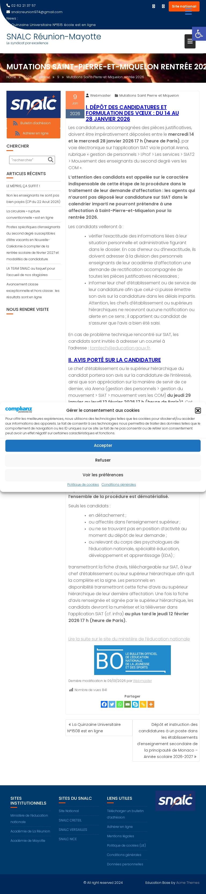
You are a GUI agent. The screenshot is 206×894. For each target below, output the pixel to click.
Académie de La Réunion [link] (30, 831)
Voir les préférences (103, 475)
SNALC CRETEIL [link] (70, 820)
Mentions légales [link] (120, 836)
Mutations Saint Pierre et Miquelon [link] (149, 95)
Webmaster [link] (100, 95)
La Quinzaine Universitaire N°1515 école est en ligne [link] (51, 24)
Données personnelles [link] (125, 864)
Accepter (103, 445)
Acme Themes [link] (188, 882)
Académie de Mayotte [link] (27, 840)
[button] (198, 410)
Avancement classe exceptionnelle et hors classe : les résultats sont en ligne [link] (33, 290)
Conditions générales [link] (119, 484)
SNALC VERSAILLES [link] (73, 829)
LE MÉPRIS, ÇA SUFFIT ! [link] (23, 186)
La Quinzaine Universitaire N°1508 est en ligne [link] (94, 728)
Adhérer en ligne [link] (120, 826)
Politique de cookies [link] (83, 484)
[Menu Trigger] (188, 11)
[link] (199, 34)
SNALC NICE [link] (68, 839)
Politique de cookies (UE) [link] (126, 845)
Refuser (103, 460)
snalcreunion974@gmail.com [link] (36, 11)
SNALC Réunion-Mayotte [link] (53, 36)
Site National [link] (69, 811)
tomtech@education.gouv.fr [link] (120, 348)
